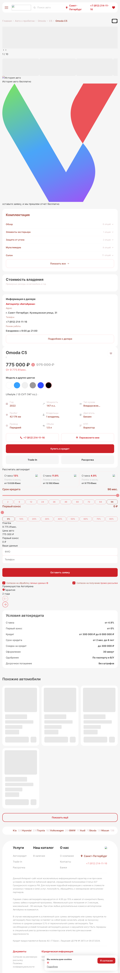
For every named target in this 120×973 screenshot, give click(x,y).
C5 (50, 20)
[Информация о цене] (33, 364)
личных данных (38, 583)
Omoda (42, 20)
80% (111, 519)
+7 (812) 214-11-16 (16, 321)
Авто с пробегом (25, 20)
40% (60, 519)
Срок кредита (11, 489)
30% (47, 519)
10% (21, 519)
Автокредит (20, 855)
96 (112, 502)
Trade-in (17, 861)
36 (54, 502)
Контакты (65, 861)
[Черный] (48, 385)
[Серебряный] (25, 385)
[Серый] (33, 385)
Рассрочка (19, 867)
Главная (7, 20)
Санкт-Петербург (75, 7)
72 (89, 502)
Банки (63, 867)
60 (77, 502)
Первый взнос (11, 506)
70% (99, 519)
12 (31, 502)
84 (100, 502)
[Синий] (40, 385)
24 (42, 502)
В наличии (39, 855)
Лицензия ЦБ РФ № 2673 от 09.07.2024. (80, 940)
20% (34, 519)
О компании (67, 855)
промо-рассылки (109, 583)
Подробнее (52, 966)
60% (86, 519)
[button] (60, 141)
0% (8, 519)
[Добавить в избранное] (111, 353)
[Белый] (9, 385)
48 (66, 502)
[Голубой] (17, 385)
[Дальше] (5, 604)
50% (73, 519)
